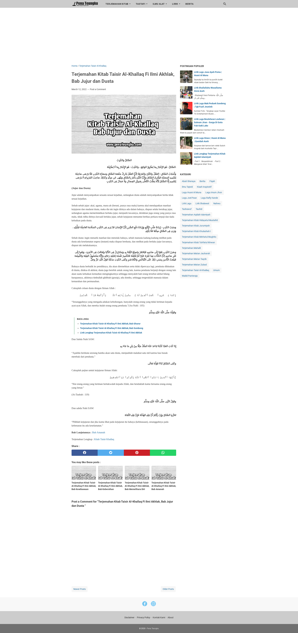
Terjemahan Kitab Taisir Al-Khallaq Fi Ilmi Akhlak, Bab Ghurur (110, 323)
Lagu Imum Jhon (213, 192)
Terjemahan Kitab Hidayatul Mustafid (200, 220)
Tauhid (199, 209)
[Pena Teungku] (86, 4)
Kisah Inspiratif (204, 187)
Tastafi (140, 4)
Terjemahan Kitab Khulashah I (196, 231)
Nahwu (216, 203)
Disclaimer (129, 617)
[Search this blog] (225, 4)
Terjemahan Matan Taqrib (194, 259)
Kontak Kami (159, 617)
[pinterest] (137, 453)
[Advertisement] (149, 38)
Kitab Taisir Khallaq (104, 439)
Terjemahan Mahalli (191, 248)
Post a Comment (98, 89)
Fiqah (212, 181)
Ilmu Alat (159, 4)
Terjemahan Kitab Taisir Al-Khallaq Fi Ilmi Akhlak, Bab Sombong (111, 328)
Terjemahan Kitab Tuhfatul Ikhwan (198, 242)
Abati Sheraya (188, 181)
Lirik (175, 4)
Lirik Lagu (186, 203)
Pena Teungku (153, 628)
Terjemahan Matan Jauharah (196, 253)
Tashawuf (187, 209)
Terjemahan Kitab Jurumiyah (196, 225)
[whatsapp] (163, 453)
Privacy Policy (143, 617)
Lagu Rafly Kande (209, 198)
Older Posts (168, 589)
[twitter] (111, 453)
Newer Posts (79, 589)
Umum (216, 270)
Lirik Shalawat (202, 203)
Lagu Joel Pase (189, 198)
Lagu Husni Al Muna (191, 192)
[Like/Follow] (144, 604)
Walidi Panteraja (190, 276)
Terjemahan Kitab (117, 4)
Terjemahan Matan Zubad (194, 264)
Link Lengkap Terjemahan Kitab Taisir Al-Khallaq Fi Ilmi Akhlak (111, 332)
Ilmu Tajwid (187, 187)
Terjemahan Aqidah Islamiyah (196, 214)
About (171, 617)
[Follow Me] (153, 604)
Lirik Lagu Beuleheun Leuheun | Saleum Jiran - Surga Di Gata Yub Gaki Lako (209, 122)
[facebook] (85, 453)
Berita (189, 4)
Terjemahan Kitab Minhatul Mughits (199, 237)
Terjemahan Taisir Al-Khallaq (195, 270)
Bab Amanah (99, 432)
